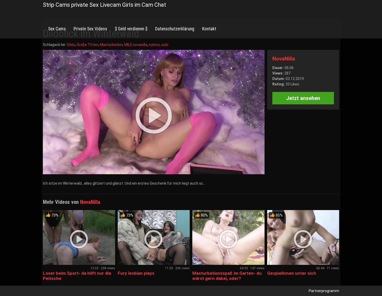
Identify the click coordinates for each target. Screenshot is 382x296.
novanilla (140, 45)
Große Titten (87, 45)
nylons (154, 45)
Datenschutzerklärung (174, 28)
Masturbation (111, 45)
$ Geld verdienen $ (131, 28)
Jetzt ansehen (303, 98)
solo (164, 45)
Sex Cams (57, 28)
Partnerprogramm (324, 291)
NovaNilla (283, 59)
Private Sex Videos (90, 28)
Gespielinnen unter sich (291, 273)
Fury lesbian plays (136, 273)
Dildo (71, 45)
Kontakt (209, 28)
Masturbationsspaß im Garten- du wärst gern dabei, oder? (227, 276)
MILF (127, 45)
